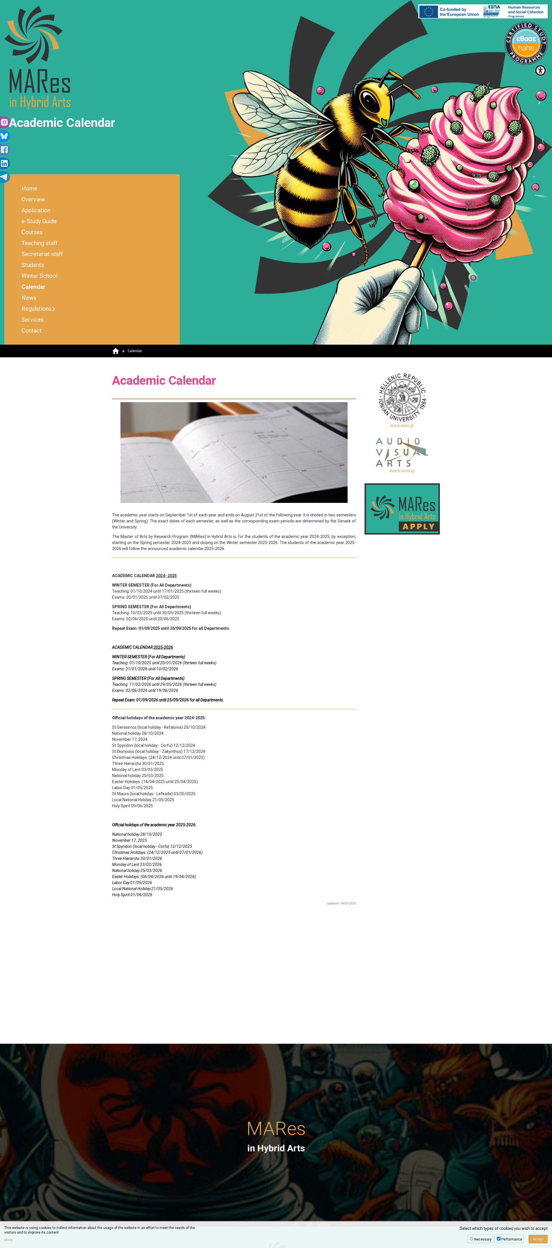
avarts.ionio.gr (402, 470)
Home (29, 188)
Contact (32, 330)
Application (36, 210)
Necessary (483, 1239)
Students (33, 265)
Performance (511, 1239)
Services (33, 319)
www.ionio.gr (402, 425)
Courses (32, 232)
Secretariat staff (42, 254)
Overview (33, 199)
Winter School (39, 275)
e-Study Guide (39, 221)
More (8, 1240)
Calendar (33, 286)
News (29, 297)
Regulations (36, 308)
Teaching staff (39, 243)
